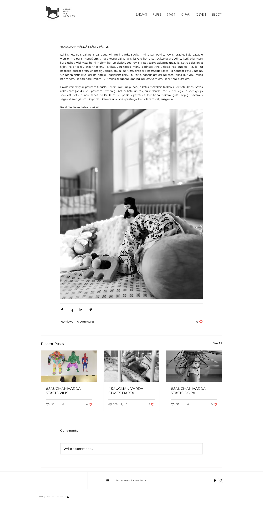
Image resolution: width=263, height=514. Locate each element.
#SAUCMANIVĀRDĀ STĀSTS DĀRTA (125, 391)
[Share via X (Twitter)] (71, 310)
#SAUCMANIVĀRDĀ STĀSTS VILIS (63, 391)
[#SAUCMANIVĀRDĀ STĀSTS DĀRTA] (131, 366)
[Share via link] (90, 310)
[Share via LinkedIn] (81, 310)
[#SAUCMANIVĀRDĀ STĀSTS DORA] (194, 366)
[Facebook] (214, 480)
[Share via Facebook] (62, 310)
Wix (68, 497)
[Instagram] (220, 480)
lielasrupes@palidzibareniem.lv (131, 480)
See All (217, 343)
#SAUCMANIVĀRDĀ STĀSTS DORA (188, 391)
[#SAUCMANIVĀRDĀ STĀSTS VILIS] (69, 366)
